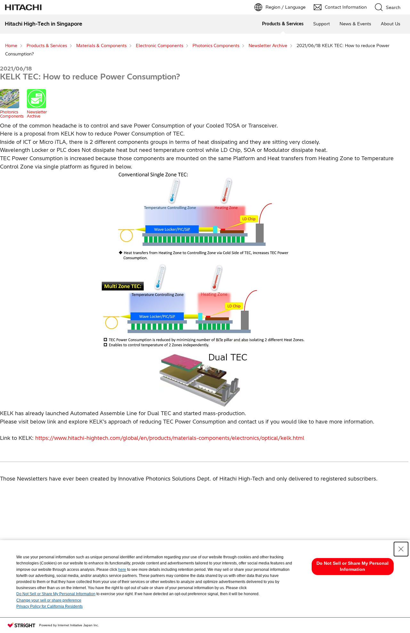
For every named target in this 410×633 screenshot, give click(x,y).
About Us (390, 23)
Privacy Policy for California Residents (49, 606)
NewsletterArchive (37, 114)
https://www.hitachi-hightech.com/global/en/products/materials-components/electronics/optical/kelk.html (169, 438)
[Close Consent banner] (401, 549)
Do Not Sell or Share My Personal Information (55, 594)
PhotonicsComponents (12, 114)
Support (321, 23)
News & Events (355, 23)
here (122, 569)
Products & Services (283, 23)
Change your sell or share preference (48, 600)
